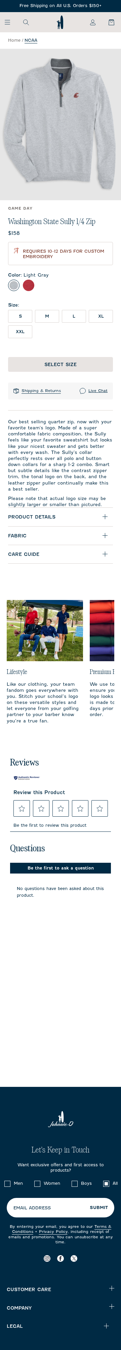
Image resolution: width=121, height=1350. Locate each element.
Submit (99, 1207)
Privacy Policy (53, 1231)
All (115, 1183)
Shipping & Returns (41, 390)
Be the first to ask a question (61, 868)
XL (101, 316)
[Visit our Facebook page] (60, 1258)
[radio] (13, 285)
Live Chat (98, 390)
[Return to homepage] (60, 22)
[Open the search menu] (26, 22)
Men (18, 1183)
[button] (22, 808)
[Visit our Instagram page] (47, 1258)
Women (52, 1183)
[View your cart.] (107, 22)
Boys (86, 1183)
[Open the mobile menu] (10, 22)
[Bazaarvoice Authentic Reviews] (26, 778)
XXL (20, 331)
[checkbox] (7, 1184)
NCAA (31, 40)
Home (14, 40)
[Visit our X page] (74, 1258)
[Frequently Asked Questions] (60, 6)
